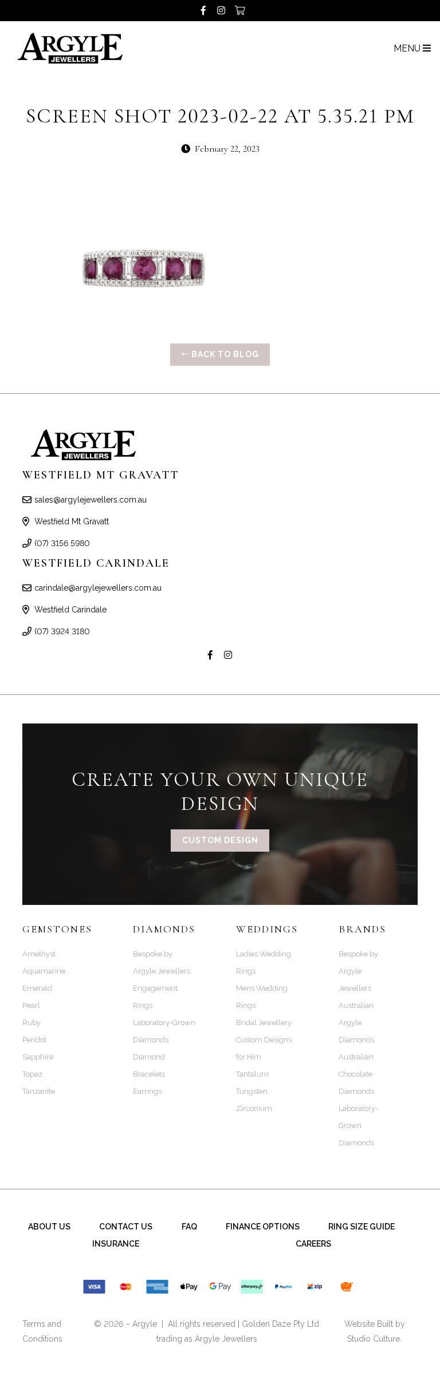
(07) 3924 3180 (62, 631)
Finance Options (263, 1226)
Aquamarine (43, 971)
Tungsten (252, 1091)
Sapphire (37, 1057)
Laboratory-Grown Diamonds (358, 1125)
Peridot (34, 1039)
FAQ (189, 1226)
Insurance (115, 1243)
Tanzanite (38, 1091)
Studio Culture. (374, 1338)
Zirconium (254, 1108)
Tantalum (252, 1074)
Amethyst (39, 954)
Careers (313, 1243)
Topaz (32, 1074)
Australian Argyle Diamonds (356, 1022)
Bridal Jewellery (264, 1022)
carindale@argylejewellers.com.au (98, 587)
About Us (49, 1226)
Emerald (37, 988)
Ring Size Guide (361, 1226)
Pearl (31, 1005)
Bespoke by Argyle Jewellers (358, 971)
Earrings (147, 1091)
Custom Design (220, 840)
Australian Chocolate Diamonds (356, 1074)
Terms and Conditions (42, 1331)
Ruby (31, 1022)
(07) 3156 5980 (62, 543)
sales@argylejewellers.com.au (90, 499)
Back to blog (224, 354)
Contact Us (125, 1226)
